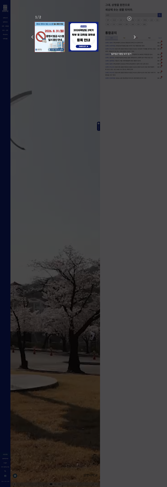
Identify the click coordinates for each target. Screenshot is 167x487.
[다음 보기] (135, 37)
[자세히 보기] (50, 37)
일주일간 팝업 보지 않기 (121, 54)
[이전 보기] (32, 37)
